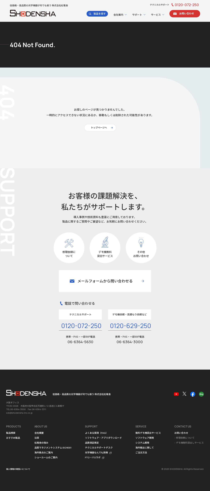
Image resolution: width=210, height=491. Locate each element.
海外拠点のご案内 (43, 452)
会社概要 (39, 433)
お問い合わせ (181, 433)
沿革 (36, 437)
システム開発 (142, 442)
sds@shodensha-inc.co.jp (19, 412)
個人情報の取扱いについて (18, 469)
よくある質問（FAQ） (96, 433)
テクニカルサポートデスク (99, 447)
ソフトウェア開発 (144, 437)
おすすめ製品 (13, 437)
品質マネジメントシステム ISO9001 (52, 447)
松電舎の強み (41, 442)
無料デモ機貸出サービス (148, 433)
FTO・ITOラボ (93, 457)
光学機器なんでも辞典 (96, 452)
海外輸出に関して (144, 447)
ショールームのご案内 (45, 457)
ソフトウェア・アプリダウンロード (103, 437)
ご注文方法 (141, 452)
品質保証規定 (92, 442)
